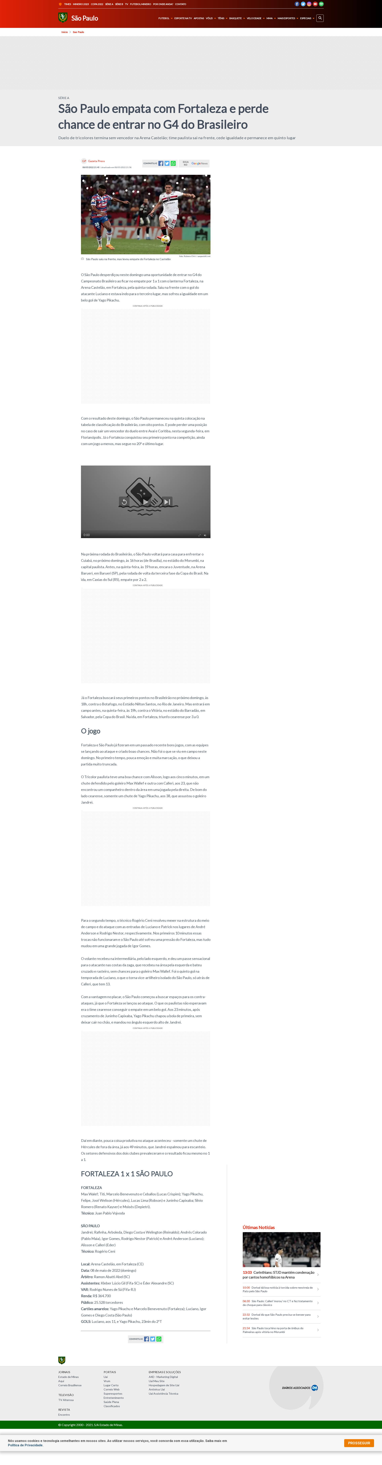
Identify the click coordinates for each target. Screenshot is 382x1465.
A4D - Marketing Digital (163, 1376)
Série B (119, 4)
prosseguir (359, 1443)
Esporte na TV (183, 18)
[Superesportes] (62, 18)
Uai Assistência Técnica (163, 1393)
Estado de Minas (68, 1376)
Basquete (235, 18)
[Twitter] (303, 5)
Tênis (221, 18)
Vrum (107, 1381)
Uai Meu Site (157, 1381)
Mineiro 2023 (81, 4)
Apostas (199, 18)
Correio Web (112, 1389)
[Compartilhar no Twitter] (167, 164)
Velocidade (254, 18)
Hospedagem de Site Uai (164, 1385)
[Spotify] (321, 5)
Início (64, 32)
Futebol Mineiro (140, 4)
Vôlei (209, 18)
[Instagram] (309, 5)
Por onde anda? (163, 4)
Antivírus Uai (157, 1389)
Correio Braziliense (70, 1385)
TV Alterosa (66, 1400)
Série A (109, 4)
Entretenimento (114, 1397)
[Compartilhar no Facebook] (160, 164)
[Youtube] (315, 5)
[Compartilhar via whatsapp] (173, 164)
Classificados (112, 1406)
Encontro (64, 1414)
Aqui (61, 1381)
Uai (106, 1376)
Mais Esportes (286, 18)
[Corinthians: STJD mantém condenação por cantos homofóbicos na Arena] (282, 1249)
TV (126, 4)
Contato (180, 4)
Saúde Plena (111, 1402)
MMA (270, 18)
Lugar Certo (111, 1385)
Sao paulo (78, 32)
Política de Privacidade (25, 1445)
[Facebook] (297, 5)
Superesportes (113, 1393)
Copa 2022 (97, 4)
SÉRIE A (63, 98)
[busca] (320, 18)
